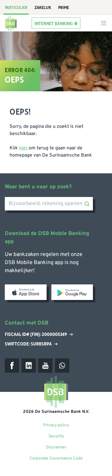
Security (56, 436)
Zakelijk (43, 7)
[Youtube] (45, 365)
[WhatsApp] (62, 365)
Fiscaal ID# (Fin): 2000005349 (36, 334)
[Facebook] (12, 365)
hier (24, 148)
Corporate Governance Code (56, 458)
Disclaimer (56, 447)
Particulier (16, 7)
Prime (63, 7)
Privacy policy (56, 425)
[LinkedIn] (29, 365)
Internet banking (53, 23)
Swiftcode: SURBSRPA (28, 344)
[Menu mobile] (104, 23)
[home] (11, 23)
